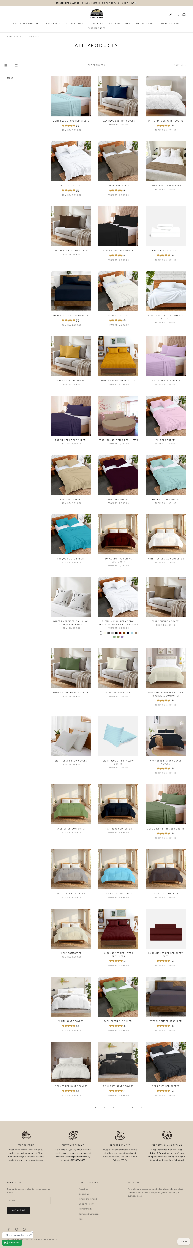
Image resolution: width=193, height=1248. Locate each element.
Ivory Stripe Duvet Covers (71, 1086)
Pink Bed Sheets (166, 440)
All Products (32, 37)
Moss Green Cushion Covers (71, 692)
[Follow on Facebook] (8, 1229)
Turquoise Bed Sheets (71, 559)
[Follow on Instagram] (16, 1229)
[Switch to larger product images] (6, 65)
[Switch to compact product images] (16, 65)
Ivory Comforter (70, 953)
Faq (80, 1218)
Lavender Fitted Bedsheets (166, 1021)
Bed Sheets (53, 23)
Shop (18, 37)
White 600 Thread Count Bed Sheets (166, 317)
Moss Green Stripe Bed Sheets (166, 829)
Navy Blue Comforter (118, 829)
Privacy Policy (85, 1208)
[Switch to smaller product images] (11, 65)
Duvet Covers (74, 23)
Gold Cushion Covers (70, 380)
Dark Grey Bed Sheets (165, 1086)
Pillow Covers (145, 23)
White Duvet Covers (71, 1021)
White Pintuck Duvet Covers (166, 121)
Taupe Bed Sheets (118, 185)
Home (10, 37)
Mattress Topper (119, 23)
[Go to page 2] (141, 1107)
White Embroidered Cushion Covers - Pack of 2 (71, 623)
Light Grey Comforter (71, 893)
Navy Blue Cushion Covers (118, 121)
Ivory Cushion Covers (118, 692)
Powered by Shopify (49, 1239)
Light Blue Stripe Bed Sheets (71, 121)
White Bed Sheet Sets (165, 250)
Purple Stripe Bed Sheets (71, 440)
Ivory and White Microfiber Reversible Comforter (165, 694)
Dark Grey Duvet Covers (118, 1086)
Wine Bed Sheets (118, 499)
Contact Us (84, 1193)
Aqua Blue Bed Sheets (166, 499)
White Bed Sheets (71, 185)
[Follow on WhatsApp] (24, 1229)
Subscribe (19, 1210)
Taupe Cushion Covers (166, 621)
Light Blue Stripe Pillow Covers (118, 762)
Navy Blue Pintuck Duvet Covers (166, 762)
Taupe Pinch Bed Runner (165, 185)
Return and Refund (88, 1198)
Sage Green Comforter (71, 829)
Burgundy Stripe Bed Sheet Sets (165, 954)
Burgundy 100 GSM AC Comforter (118, 560)
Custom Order (97, 28)
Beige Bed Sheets (71, 499)
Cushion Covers (170, 23)
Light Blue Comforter (118, 893)
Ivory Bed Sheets (118, 315)
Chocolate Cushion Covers (71, 250)
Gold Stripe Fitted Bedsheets (118, 380)
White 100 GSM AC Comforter (166, 559)
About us (83, 1189)
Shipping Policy (86, 1203)
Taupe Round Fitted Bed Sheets (118, 440)
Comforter (96, 23)
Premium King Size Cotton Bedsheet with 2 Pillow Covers (118, 623)
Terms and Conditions (89, 1213)
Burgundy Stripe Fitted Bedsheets (118, 954)
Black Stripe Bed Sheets (118, 250)
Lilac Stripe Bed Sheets (165, 380)
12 (132, 1107)
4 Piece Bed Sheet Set (26, 23)
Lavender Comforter (166, 893)
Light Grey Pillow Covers (71, 761)
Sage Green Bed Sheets (118, 1021)
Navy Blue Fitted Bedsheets (71, 315)
